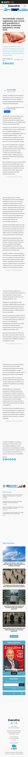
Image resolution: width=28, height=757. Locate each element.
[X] (6, 63)
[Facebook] (4, 63)
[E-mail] (13, 63)
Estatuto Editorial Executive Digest (14, 730)
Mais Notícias (14, 636)
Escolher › (7, 111)
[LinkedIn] (8, 63)
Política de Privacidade (14, 738)
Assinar (14, 673)
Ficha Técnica (14, 726)
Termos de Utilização (14, 736)
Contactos (14, 739)
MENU (12, 2)
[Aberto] (24, 6)
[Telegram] (15, 459)
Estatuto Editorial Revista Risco (14, 732)
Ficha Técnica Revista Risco (14, 727)
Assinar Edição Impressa (14, 733)
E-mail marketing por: (14, 742)
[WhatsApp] (10, 63)
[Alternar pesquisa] (3, 6)
